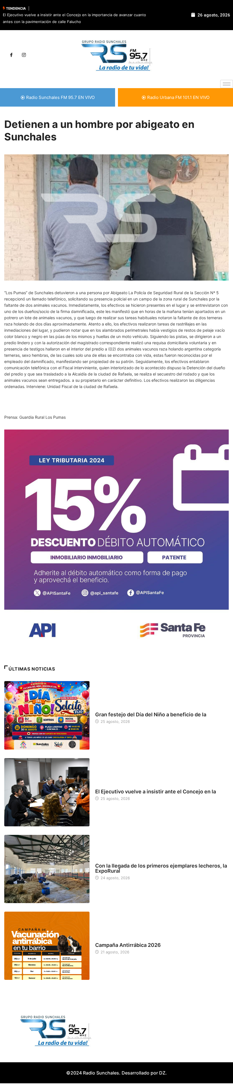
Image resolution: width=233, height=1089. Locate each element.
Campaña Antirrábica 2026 (128, 945)
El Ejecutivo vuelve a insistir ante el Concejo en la (155, 792)
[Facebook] (11, 55)
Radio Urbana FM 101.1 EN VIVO (178, 97)
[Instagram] (24, 55)
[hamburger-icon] (226, 84)
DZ (162, 1073)
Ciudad (101, 786)
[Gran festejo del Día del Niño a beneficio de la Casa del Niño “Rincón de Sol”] (47, 715)
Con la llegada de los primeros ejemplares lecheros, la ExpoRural (161, 868)
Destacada (105, 709)
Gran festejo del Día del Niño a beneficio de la (150, 714)
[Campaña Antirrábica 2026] (47, 946)
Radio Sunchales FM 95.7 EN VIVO (60, 97)
